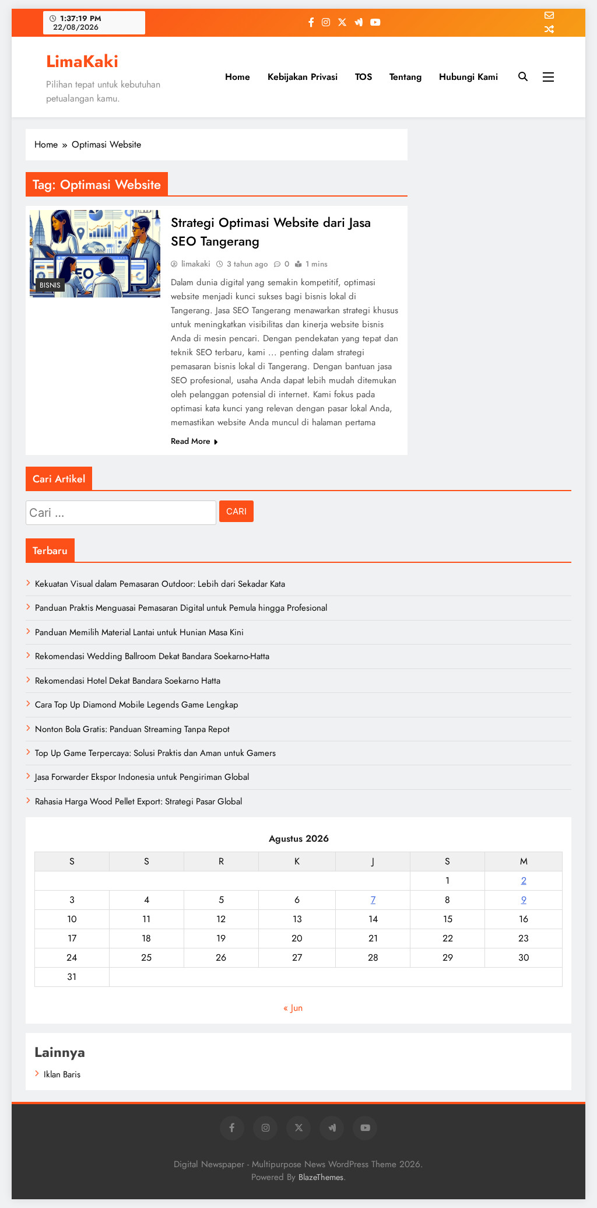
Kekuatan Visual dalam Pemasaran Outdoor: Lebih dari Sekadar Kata (160, 583)
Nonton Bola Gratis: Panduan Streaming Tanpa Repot (132, 729)
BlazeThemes (320, 1177)
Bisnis (50, 285)
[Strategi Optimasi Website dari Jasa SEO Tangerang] (95, 253)
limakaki (195, 263)
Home (237, 76)
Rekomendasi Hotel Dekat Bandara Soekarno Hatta (127, 680)
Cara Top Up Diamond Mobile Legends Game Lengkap (136, 704)
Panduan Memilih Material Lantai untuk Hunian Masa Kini (139, 632)
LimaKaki (82, 61)
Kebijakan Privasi (303, 76)
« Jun (293, 1007)
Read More (190, 441)
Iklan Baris (62, 1074)
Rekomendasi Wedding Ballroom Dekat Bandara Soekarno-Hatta (152, 656)
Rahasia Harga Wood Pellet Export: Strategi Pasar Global (138, 801)
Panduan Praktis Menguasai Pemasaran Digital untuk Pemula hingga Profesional (181, 607)
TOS (363, 76)
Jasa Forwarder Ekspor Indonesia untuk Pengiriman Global (142, 777)
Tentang (405, 76)
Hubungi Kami (468, 76)
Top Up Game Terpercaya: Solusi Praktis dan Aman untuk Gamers (155, 753)
